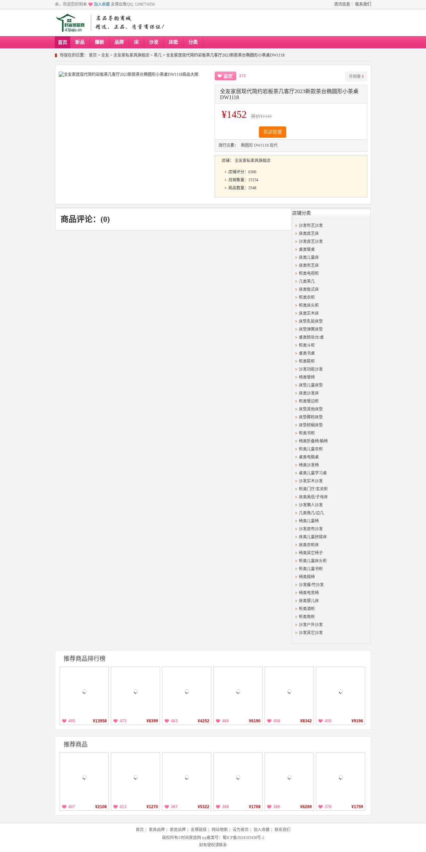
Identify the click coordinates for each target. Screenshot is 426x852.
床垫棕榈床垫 (311, 425)
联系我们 (363, 4)
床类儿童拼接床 (313, 537)
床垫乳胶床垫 (311, 321)
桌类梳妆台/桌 (311, 337)
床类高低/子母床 (313, 497)
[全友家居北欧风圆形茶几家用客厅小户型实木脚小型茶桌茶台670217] (238, 777)
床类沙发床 (309, 393)
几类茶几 (307, 281)
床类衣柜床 (309, 545)
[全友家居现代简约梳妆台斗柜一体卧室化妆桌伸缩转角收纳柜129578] (186, 691)
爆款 (99, 42)
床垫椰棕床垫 (311, 417)
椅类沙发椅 (309, 465)
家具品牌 (157, 829)
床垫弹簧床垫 (311, 329)
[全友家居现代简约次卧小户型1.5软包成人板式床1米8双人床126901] (289, 691)
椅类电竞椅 (309, 593)
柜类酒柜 (307, 608)
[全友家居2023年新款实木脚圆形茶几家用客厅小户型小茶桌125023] (340, 777)
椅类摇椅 (307, 577)
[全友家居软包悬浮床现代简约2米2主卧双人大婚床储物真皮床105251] (135, 691)
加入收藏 (102, 4)
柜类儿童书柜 (311, 569)
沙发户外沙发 (311, 624)
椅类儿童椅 (309, 521)
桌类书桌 (307, 353)
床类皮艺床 (309, 233)
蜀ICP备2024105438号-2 (243, 837)
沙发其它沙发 (311, 632)
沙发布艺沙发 (311, 225)
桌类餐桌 (307, 249)
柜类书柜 (307, 433)
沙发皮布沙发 (311, 529)
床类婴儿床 (309, 600)
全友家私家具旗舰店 (131, 55)
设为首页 (241, 829)
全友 (105, 55)
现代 (274, 145)
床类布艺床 (309, 265)
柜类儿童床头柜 (313, 561)
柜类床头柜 (309, 305)
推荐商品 (76, 744)
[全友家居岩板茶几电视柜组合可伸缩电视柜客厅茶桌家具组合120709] (289, 777)
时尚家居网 (191, 837)
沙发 (153, 42)
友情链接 (199, 829)
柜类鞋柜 (307, 361)
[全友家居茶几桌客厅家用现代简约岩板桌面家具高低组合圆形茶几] (135, 777)
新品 (80, 42)
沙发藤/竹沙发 (311, 585)
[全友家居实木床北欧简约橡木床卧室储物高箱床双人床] (84, 691)
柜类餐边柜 (309, 401)
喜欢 (228, 76)
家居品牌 (178, 829)
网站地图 (220, 829)
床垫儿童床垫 (311, 385)
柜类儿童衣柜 (311, 449)
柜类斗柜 (307, 345)
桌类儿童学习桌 (313, 473)
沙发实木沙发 (311, 481)
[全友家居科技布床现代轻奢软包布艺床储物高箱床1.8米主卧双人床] (238, 691)
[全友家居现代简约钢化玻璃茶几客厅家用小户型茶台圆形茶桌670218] (84, 777)
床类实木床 (309, 313)
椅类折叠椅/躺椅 (313, 441)
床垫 (173, 42)
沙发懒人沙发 (311, 505)
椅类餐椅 (307, 377)
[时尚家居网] (72, 23)
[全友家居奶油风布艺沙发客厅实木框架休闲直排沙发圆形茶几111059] (340, 691)
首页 (62, 42)
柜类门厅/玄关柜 (313, 489)
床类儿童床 (309, 257)
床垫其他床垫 (311, 409)
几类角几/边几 (311, 513)
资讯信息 (342, 4)
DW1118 (261, 145)
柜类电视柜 (309, 273)
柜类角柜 (307, 616)
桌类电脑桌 (309, 457)
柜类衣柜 (307, 297)
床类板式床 (309, 289)
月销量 (356, 76)
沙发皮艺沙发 (311, 241)
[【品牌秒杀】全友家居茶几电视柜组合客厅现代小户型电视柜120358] (186, 777)
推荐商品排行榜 (85, 658)
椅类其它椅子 (311, 553)
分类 (193, 42)
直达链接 (272, 131)
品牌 (119, 42)
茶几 (158, 55)
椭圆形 (247, 145)
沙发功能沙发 (311, 369)
